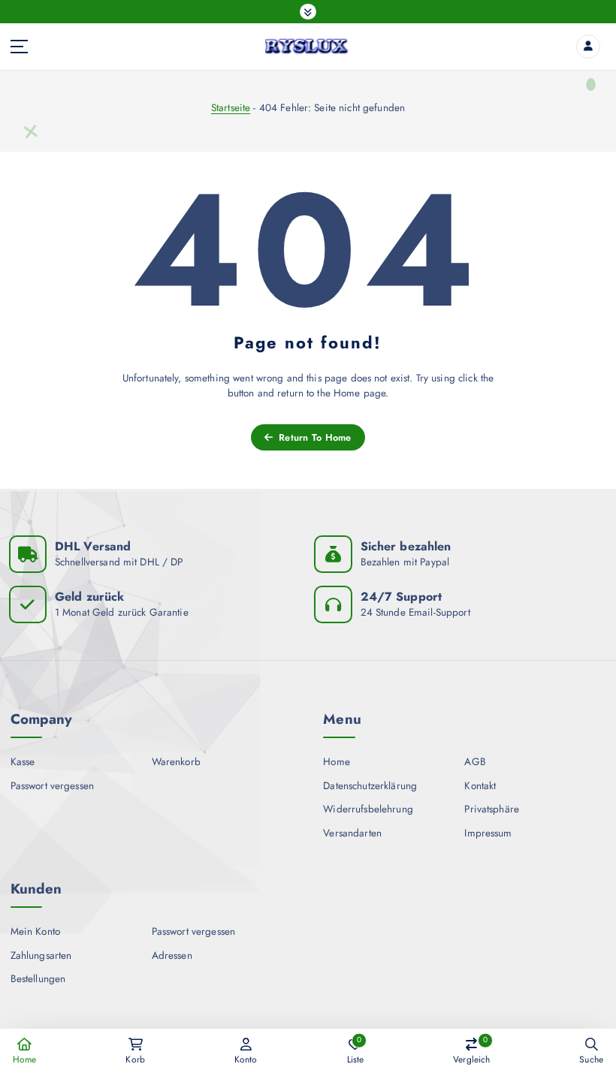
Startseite (230, 107)
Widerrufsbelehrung (367, 808)
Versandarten (352, 832)
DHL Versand (93, 546)
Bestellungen (38, 978)
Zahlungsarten (41, 955)
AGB (474, 761)
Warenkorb (176, 761)
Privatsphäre (491, 808)
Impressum (488, 832)
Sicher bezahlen (406, 546)
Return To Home (314, 437)
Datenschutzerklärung (370, 785)
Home (336, 761)
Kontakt (480, 785)
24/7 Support (401, 596)
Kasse (23, 761)
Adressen (172, 955)
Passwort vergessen (52, 785)
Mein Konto (35, 931)
